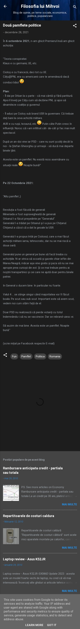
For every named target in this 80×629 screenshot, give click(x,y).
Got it (51, 625)
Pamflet (26, 356)
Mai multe (69, 504)
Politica (40, 356)
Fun (14, 356)
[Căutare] (75, 7)
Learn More (34, 625)
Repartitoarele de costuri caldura (28, 516)
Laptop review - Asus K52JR (24, 559)
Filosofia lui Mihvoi (40, 6)
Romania (54, 356)
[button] (75, 26)
